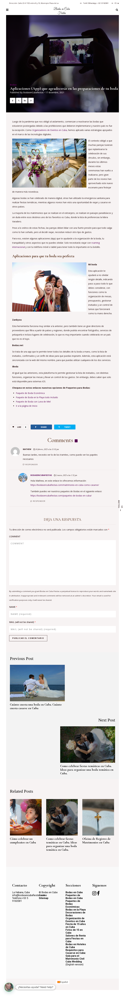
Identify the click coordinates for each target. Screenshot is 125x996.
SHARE (40, 426)
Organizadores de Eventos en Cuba (49, 130)
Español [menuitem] (64, 982)
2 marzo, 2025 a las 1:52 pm (66, 475)
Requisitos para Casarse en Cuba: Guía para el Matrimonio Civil (76, 954)
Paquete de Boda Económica (30, 393)
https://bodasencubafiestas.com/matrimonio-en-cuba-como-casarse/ (64, 484)
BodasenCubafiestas (33, 92)
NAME (13, 606)
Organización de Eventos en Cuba (75, 920)
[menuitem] (62, 982)
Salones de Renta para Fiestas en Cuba (76, 938)
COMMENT (14, 536)
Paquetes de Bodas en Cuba (74, 897)
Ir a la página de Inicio (26, 405)
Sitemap (43, 898)
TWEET (64, 426)
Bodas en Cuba (74, 892)
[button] (8, 987)
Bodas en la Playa (76, 909)
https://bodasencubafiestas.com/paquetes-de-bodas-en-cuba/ (61, 495)
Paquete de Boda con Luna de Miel (33, 401)
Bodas (13, 84)
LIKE (21, 427)
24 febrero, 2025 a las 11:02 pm (47, 449)
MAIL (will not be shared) (22, 622)
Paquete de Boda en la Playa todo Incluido (37, 397)
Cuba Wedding (74, 961)
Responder (31, 464)
